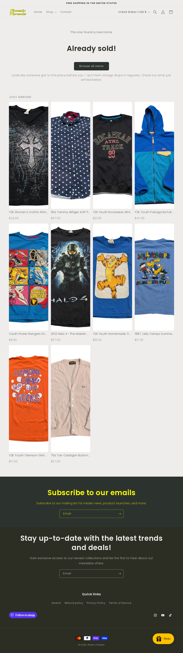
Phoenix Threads (96, 644)
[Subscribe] (119, 514)
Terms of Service (120, 603)
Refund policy (74, 603)
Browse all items (91, 66)
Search (56, 603)
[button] (51, 12)
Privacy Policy (96, 603)
